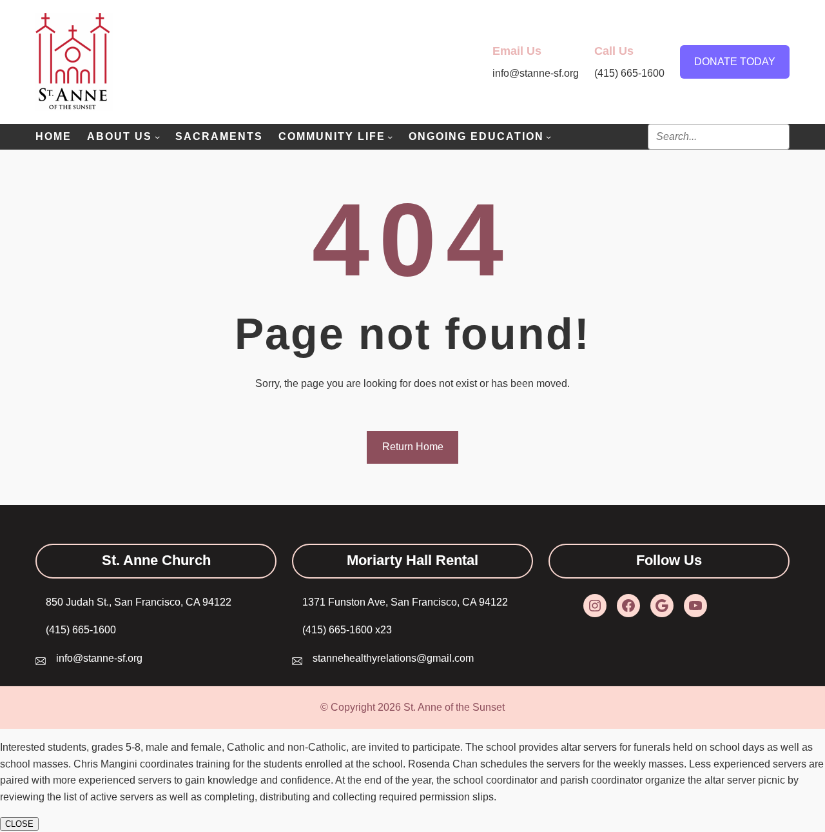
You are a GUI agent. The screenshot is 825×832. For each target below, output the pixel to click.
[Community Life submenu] (390, 136)
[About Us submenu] (157, 136)
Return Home (412, 446)
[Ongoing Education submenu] (548, 136)
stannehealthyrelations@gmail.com (393, 658)
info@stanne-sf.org (99, 658)
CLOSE (19, 824)
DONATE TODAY (734, 61)
